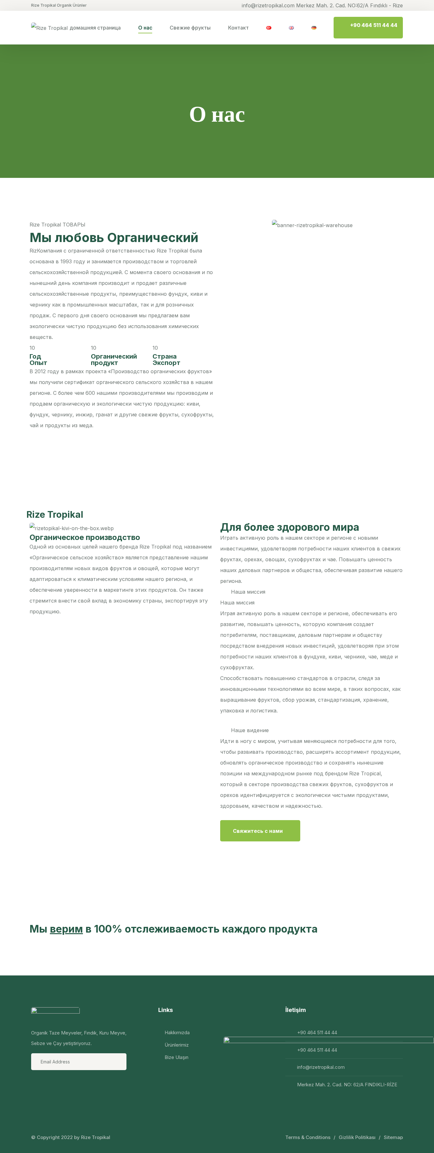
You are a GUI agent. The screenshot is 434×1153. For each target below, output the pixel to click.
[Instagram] (53, 1084)
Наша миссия (248, 592)
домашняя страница (95, 27)
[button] (312, 591)
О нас (145, 27)
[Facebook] (37, 1084)
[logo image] (49, 27)
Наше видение (250, 730)
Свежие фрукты (190, 27)
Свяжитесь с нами (258, 831)
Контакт (238, 27)
